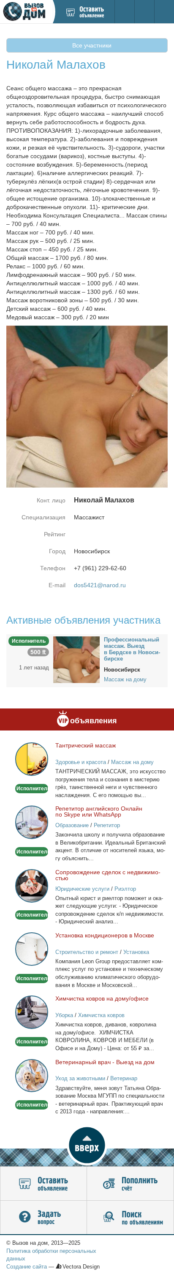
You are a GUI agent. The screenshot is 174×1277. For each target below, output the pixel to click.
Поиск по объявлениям (130, 1218)
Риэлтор (125, 889)
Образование (72, 825)
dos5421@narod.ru (100, 585)
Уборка (64, 1015)
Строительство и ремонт (86, 952)
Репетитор (107, 825)
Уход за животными (80, 1078)
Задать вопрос (43, 1218)
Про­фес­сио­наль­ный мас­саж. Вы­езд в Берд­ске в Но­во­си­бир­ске (132, 649)
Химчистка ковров (101, 1015)
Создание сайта (26, 1266)
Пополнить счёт (130, 1184)
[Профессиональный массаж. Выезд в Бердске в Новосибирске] (76, 659)
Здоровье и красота (80, 762)
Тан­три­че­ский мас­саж (85, 745)
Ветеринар (123, 1078)
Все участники (91, 45)
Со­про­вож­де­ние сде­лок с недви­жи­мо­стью (107, 875)
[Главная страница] (26, 11)
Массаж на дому (125, 679)
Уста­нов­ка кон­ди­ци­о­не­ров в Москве (104, 935)
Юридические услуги (82, 889)
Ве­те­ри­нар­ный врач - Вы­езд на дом (105, 1062)
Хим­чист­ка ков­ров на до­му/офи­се (102, 998)
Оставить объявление (43, 1184)
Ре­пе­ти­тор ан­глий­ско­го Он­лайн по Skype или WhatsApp (98, 811)
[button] (87, 1145)
